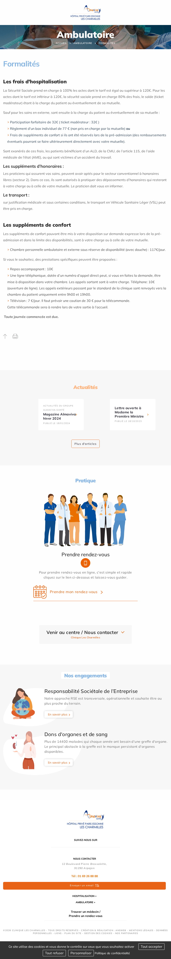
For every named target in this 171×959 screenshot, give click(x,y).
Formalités (107, 43)
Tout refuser (54, 953)
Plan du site (72, 933)
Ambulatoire (82, 43)
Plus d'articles (85, 444)
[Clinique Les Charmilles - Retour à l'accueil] (85, 819)
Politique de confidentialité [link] (112, 953)
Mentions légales (141, 930)
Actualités (85, 387)
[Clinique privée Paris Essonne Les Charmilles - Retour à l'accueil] (85, 12)
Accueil (61, 43)
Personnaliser (81, 953)
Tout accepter (151, 946)
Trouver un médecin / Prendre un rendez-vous (85, 914)
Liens (58, 933)
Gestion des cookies (98, 933)
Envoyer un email (82, 885)
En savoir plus (58, 714)
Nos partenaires (126, 933)
